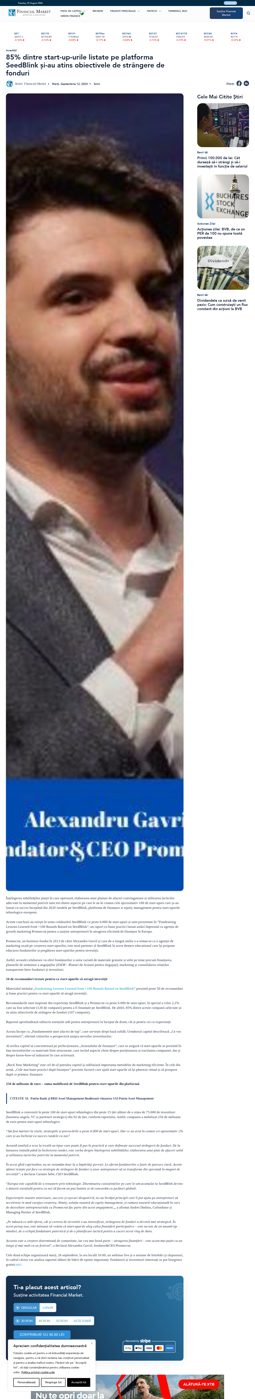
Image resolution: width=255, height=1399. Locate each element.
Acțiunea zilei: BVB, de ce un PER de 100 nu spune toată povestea (221, 233)
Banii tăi (202, 152)
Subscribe (230, 3)
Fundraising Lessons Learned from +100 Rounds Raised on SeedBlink (84, 989)
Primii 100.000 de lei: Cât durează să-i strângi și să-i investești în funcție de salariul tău (222, 162)
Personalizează (26, 1382)
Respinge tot (53, 1382)
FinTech (152, 11)
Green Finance (70, 16)
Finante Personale (123, 11)
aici (18, 1264)
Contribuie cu (42, 1335)
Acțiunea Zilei (206, 224)
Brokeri (98, 11)
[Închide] (92, 1343)
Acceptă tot (78, 1382)
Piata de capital (71, 11)
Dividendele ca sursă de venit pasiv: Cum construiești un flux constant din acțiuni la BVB (222, 304)
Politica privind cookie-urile (38, 1372)
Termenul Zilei (177, 11)
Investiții (11, 50)
